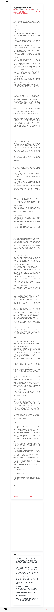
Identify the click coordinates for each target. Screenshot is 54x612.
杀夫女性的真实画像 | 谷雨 (21, 595)
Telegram (43, 1)
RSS (39, 1)
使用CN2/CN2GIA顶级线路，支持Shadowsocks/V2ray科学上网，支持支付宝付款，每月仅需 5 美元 (27, 12)
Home (37, 1)
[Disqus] (27, 515)
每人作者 (15, 9)
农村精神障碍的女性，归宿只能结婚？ (23, 586)
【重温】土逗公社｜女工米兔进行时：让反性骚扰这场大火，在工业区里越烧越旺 (26, 568)
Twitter (48, 1)
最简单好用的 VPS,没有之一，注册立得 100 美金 (23, 496)
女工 (27, 9)
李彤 (29, 9)
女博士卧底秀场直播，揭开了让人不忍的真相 (24, 576)
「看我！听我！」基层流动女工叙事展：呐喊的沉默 (25, 558)
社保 (32, 9)
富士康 (26, 9)
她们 (30, 9)
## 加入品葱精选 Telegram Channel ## (21, 13)
